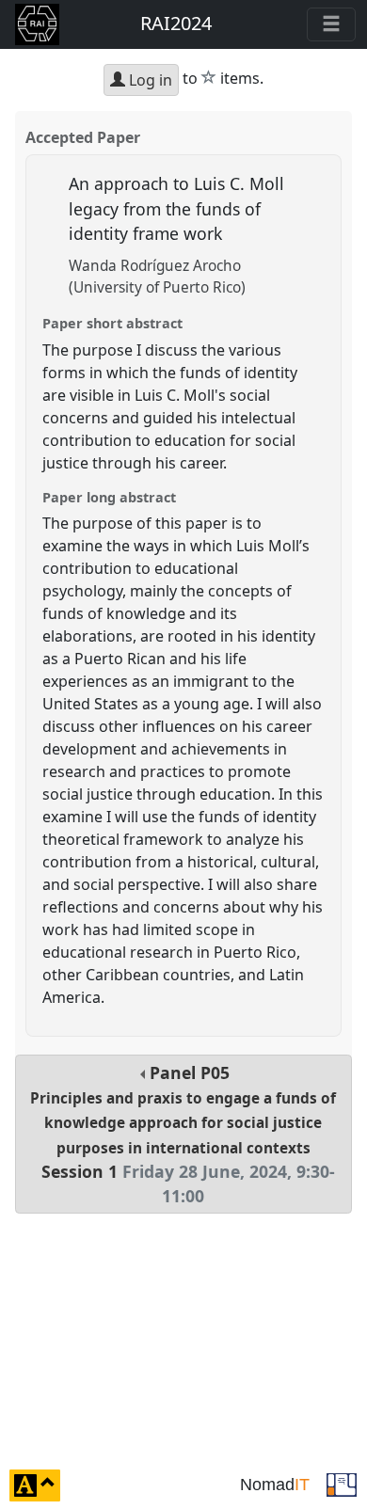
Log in (148, 80)
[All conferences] (342, 1483)
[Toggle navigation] (331, 24)
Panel (183, 1134)
